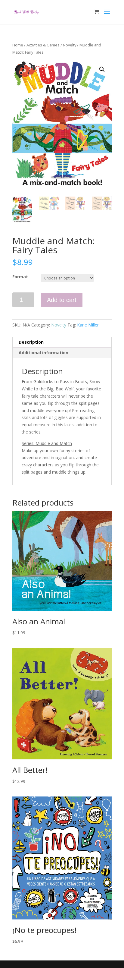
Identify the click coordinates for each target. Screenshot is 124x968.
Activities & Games (43, 45)
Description (31, 342)
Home (17, 45)
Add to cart (61, 300)
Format (20, 276)
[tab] (62, 342)
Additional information (43, 352)
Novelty (69, 45)
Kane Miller (88, 325)
